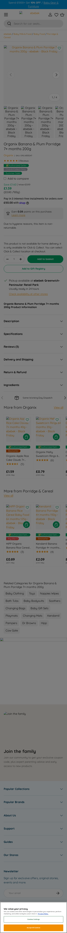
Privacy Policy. (43, 914)
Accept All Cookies (33, 928)
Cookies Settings (33, 919)
